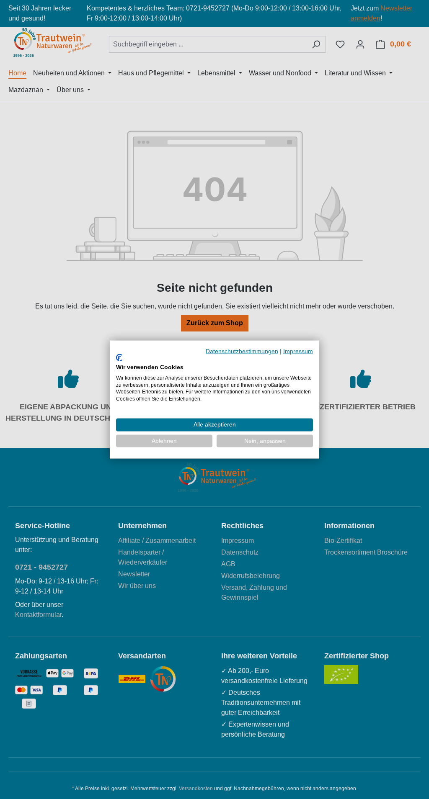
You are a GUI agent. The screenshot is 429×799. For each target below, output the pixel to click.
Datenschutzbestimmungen (242, 351)
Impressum (298, 351)
